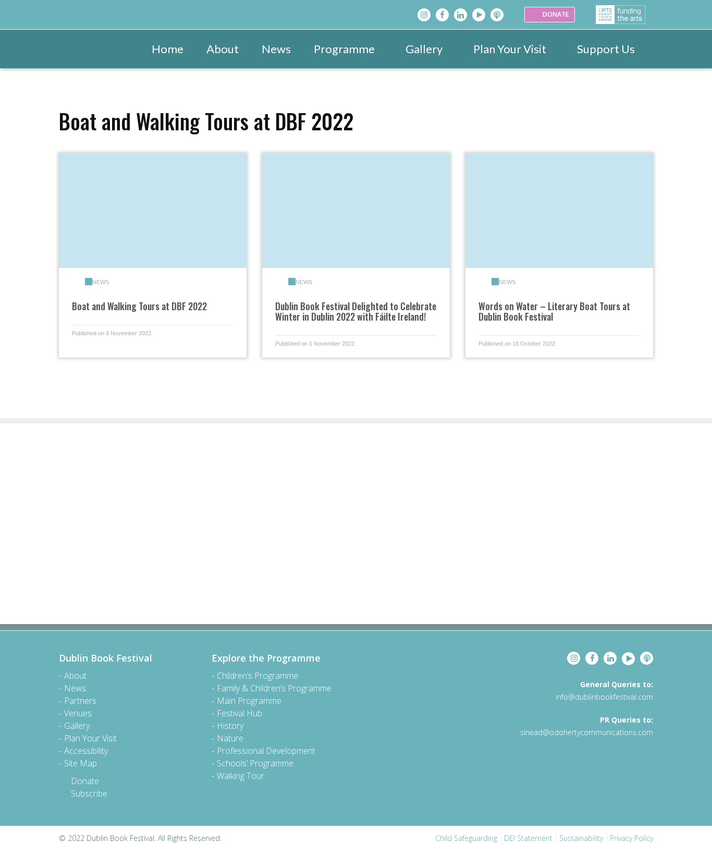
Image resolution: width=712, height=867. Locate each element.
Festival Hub (239, 713)
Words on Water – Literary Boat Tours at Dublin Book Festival (554, 311)
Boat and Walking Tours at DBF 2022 (139, 306)
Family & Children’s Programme (274, 688)
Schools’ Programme (255, 763)
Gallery (424, 49)
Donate (85, 781)
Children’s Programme (257, 675)
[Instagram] (424, 14)
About (222, 49)
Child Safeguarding (466, 838)
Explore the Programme (266, 658)
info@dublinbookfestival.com (604, 697)
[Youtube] (478, 14)
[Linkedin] (460, 14)
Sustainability (581, 838)
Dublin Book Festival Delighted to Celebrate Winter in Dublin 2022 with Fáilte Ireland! (355, 311)
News (276, 49)
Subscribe (89, 793)
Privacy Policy (631, 838)
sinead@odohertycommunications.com (586, 732)
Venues (78, 713)
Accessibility (86, 750)
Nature (230, 738)
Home (167, 49)
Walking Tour (240, 775)
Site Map (80, 763)
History (230, 725)
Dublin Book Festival (105, 658)
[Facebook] (442, 14)
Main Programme (249, 700)
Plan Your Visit (509, 49)
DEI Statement (528, 838)
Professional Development (266, 750)
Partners (80, 700)
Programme (344, 49)
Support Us (606, 49)
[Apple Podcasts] (497, 14)
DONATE (555, 14)
